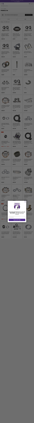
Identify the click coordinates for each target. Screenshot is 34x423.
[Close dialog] (25, 201)
